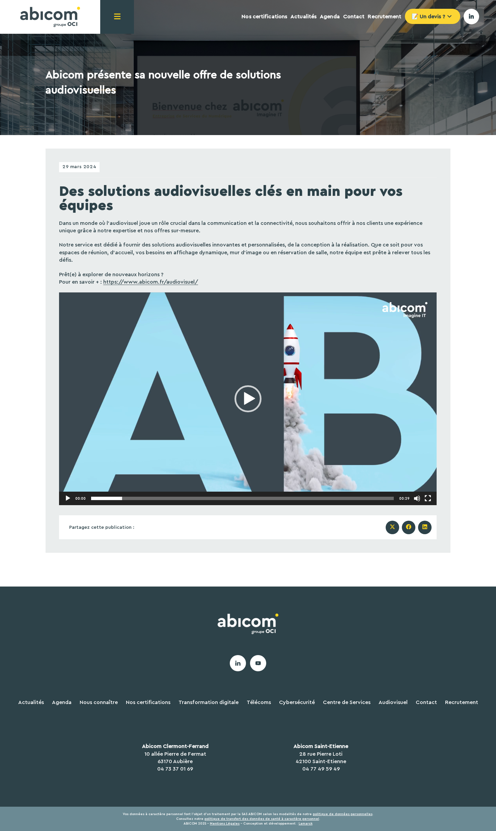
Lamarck (305, 823)
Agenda (62, 702)
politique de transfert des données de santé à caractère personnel (261, 819)
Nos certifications (148, 702)
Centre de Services (346, 702)
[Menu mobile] (117, 17)
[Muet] (417, 498)
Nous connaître (99, 702)
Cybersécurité (297, 702)
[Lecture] (67, 498)
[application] (248, 398)
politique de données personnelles (343, 814)
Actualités (31, 702)
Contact (426, 702)
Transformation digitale (208, 702)
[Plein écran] (427, 498)
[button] (248, 398)
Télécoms (259, 702)
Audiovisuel (393, 702)
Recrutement (461, 702)
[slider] (242, 498)
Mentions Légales (225, 823)
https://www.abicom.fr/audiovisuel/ (150, 282)
